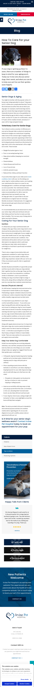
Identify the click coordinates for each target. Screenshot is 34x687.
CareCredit (18, 542)
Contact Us (17, 599)
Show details (25, 679)
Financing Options (9, 456)
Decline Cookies (25, 683)
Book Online (8, 14)
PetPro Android (18, 558)
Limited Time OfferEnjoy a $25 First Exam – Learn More (17, 2)
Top (32, 663)
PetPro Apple (18, 550)
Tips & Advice (8, 451)
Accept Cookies (9, 683)
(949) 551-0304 (17, 10)
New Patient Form (9, 446)
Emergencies (25, 14)
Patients (6, 442)
